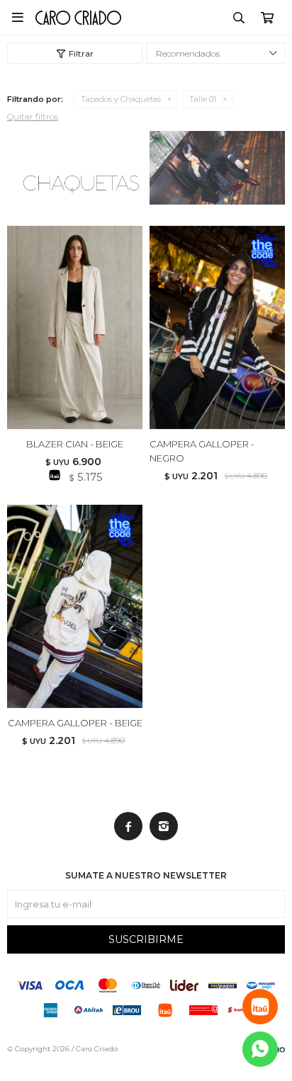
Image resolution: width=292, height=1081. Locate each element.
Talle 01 (202, 99)
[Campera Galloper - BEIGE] (74, 606)
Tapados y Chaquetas (121, 99)
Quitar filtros (32, 116)
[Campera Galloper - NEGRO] (217, 327)
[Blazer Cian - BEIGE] (74, 327)
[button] (239, 17)
